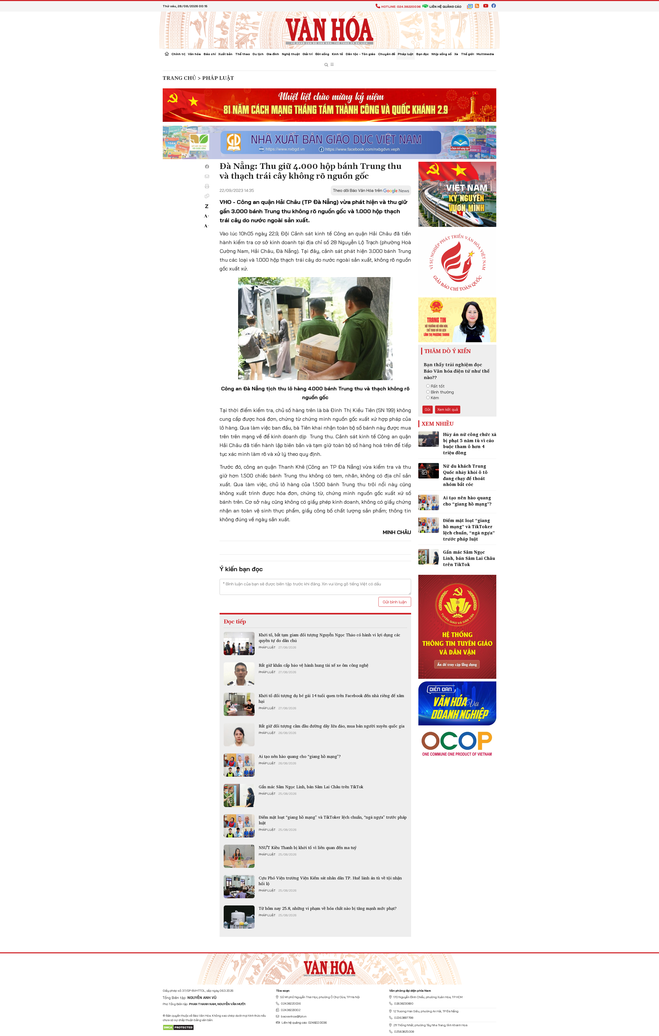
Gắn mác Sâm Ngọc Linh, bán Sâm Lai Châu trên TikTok (311, 786)
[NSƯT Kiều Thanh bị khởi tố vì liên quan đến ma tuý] (239, 856)
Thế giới (467, 54)
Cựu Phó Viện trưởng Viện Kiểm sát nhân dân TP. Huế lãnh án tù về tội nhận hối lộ (330, 881)
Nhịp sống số (441, 54)
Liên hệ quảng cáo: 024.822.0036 (304, 1022)
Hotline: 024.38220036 (401, 6)
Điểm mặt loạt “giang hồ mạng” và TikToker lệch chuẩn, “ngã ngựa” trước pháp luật (333, 820)
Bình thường (442, 392)
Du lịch (258, 54)
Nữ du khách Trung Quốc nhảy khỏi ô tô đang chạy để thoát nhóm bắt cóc (465, 475)
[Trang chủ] (166, 54)
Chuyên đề (386, 54)
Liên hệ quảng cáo (445, 6)
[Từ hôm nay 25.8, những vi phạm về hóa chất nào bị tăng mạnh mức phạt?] (239, 917)
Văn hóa (194, 54)
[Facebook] (207, 167)
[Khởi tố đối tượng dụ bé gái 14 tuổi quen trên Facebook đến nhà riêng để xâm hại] (239, 704)
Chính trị (178, 54)
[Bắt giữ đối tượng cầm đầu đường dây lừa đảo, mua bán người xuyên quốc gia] (239, 734)
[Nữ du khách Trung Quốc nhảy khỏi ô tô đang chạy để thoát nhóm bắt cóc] (428, 470)
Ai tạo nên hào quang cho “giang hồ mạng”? (300, 756)
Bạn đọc (422, 54)
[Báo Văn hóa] (329, 29)
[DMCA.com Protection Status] (178, 1027)
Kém (435, 397)
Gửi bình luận (395, 601)
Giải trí (307, 54)
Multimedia (485, 54)
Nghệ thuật (291, 54)
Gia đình (272, 54)
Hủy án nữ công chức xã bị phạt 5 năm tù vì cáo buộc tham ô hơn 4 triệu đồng (469, 443)
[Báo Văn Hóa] (329, 967)
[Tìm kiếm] (326, 65)
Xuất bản (225, 54)
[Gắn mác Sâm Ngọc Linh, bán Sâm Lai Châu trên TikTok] (239, 795)
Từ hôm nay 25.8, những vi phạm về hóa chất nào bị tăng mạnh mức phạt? (328, 908)
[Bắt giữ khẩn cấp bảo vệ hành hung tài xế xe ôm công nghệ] (239, 674)
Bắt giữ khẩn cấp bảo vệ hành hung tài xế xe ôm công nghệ (313, 665)
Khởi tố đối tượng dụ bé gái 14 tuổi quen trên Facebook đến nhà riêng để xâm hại (331, 698)
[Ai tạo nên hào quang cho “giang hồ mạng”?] (239, 765)
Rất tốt (438, 386)
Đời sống (322, 54)
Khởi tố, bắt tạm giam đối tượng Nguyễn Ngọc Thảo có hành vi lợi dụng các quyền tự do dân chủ (329, 637)
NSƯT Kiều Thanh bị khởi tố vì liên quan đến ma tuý (308, 847)
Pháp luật (405, 54)
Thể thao (242, 54)
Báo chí (210, 54)
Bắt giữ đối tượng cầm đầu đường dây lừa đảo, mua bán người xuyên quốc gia (331, 726)
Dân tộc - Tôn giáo (360, 54)
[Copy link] (207, 196)
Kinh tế (337, 54)
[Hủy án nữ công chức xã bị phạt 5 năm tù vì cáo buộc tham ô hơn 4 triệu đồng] (428, 439)
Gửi (427, 409)
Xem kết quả (447, 409)
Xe (456, 54)
